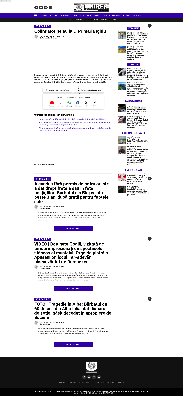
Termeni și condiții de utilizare (79, 383)
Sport (89, 15)
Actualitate (53, 15)
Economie (137, 15)
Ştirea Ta (97, 15)
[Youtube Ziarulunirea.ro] (99, 377)
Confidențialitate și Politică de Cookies (101, 19)
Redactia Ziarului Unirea (49, 38)
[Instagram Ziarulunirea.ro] (94, 377)
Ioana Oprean (46, 208)
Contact (69, 19)
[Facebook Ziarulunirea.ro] (84, 377)
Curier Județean (78, 15)
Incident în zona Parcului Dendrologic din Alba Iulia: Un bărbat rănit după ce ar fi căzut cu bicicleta (72, 119)
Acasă (44, 15)
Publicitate (79, 19)
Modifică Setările (5, 1)
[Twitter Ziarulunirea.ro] (89, 377)
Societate (126, 15)
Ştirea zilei (65, 15)
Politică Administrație (112, 15)
